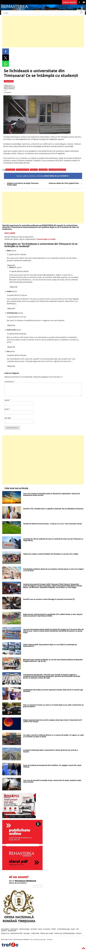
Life (77, 929)
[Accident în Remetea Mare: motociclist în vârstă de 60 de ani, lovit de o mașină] (11, 760)
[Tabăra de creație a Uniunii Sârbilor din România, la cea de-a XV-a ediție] (11, 563)
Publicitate (35, 933)
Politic (54, 929)
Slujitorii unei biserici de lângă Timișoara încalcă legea (22, 184)
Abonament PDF (16, 933)
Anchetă (34, 929)
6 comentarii (7, 92)
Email (7, 409)
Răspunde (11, 265)
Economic (47, 929)
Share (5, 51)
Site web (7, 418)
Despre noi (5, 933)
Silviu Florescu (9, 88)
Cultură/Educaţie (63, 929)
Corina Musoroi (22, 170)
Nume (7, 400)
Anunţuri (27, 933)
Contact (78, 933)
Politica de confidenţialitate (64, 933)
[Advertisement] (43, 31)
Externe (4, 931)
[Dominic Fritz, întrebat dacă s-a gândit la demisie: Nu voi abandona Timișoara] (11, 518)
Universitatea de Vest (57, 170)
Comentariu (9, 382)
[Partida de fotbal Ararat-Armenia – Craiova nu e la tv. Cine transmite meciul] (11, 533)
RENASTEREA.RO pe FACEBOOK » (56, 176)
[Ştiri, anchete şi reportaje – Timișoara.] (14, 9)
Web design (4, 939)
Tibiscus (34, 170)
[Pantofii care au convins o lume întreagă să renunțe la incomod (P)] (11, 609)
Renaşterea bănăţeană (22, 939)
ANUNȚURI (12, 931)
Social (40, 929)
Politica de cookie (46, 933)
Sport (73, 929)
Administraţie (24, 929)
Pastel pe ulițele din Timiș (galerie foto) (64, 183)
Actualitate (5, 929)
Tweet (5, 58)
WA (5, 64)
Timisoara (43, 170)
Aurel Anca (10, 170)
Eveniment (14, 929)
